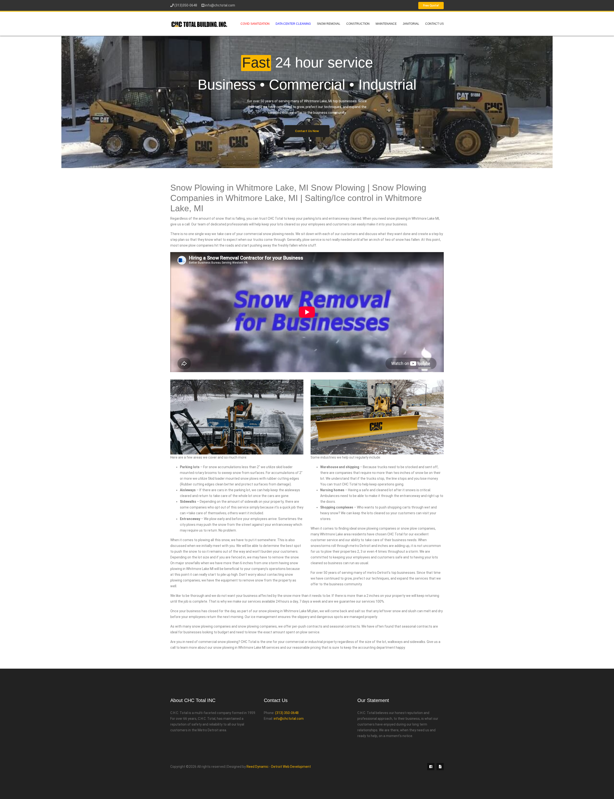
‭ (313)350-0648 (185, 5)
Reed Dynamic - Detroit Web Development (279, 767)
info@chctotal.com (220, 5)
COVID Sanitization (255, 23)
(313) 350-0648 (287, 713)
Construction (358, 23)
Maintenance (386, 23)
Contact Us (434, 23)
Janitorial (411, 23)
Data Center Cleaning (293, 23)
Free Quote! (431, 5)
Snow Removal (328, 23)
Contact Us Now (307, 131)
